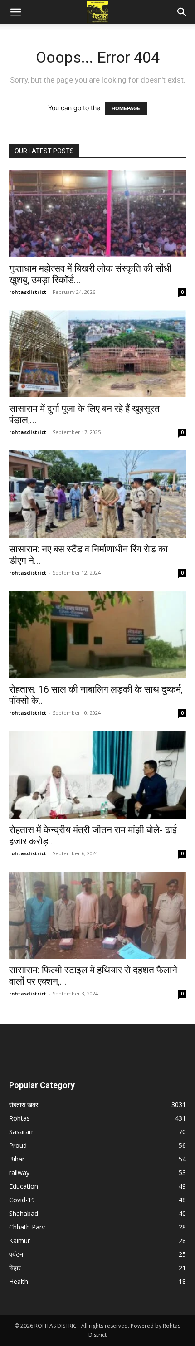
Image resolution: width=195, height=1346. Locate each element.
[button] (15, 12)
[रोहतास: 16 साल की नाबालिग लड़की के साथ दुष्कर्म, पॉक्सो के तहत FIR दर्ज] (97, 634)
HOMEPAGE (126, 108)
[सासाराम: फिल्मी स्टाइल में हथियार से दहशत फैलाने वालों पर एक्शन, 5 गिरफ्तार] (97, 915)
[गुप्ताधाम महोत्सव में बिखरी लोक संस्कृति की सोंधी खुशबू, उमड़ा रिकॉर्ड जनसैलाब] (97, 213)
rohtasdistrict (27, 291)
